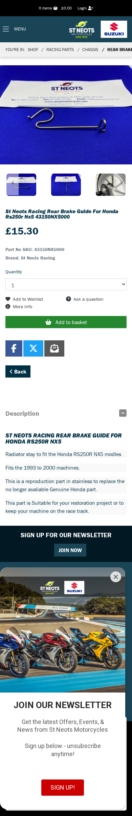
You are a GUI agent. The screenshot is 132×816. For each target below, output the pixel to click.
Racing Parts (60, 49)
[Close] (115, 576)
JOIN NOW (70, 550)
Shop (33, 49)
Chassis (90, 49)
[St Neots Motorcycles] (98, 29)
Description (22, 413)
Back (19, 371)
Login (83, 7)
